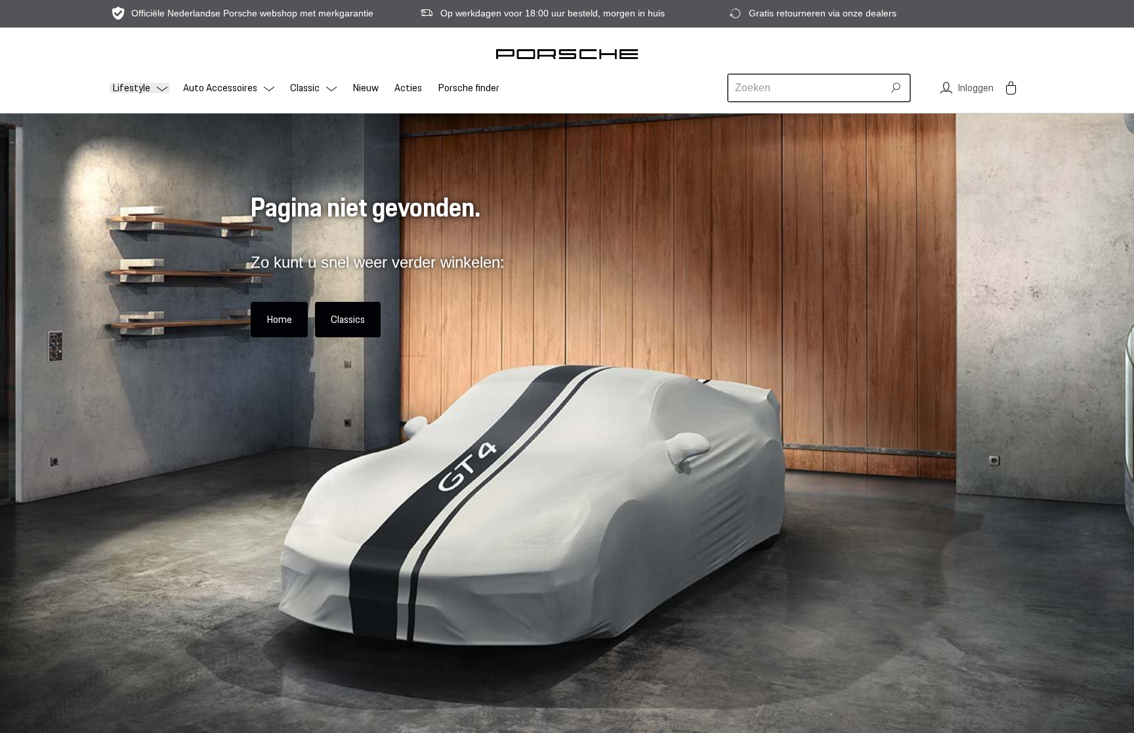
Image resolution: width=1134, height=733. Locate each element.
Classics (348, 319)
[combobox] (807, 88)
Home (279, 319)
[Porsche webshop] (567, 54)
